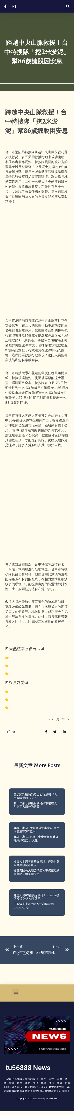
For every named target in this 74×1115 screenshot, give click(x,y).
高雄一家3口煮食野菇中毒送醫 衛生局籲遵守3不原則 (36, 829)
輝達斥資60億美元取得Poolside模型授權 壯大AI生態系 (36, 897)
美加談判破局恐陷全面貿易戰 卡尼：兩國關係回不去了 (37, 796)
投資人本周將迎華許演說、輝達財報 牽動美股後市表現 (37, 863)
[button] (68, 6)
